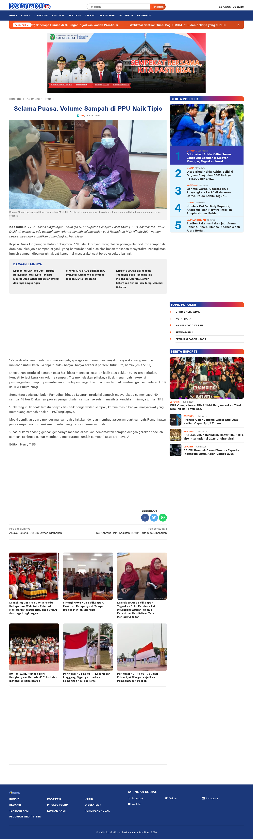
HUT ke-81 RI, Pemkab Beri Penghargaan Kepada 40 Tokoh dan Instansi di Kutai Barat (33, 677)
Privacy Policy (58, 805)
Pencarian (158, 6)
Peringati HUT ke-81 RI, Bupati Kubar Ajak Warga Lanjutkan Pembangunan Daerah (137, 677)
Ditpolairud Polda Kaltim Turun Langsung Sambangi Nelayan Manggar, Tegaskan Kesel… (209, 157)
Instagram (212, 798)
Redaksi (15, 805)
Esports (175, 401)
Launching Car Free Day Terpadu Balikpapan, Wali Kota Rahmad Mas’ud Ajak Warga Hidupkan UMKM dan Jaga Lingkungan (36, 277)
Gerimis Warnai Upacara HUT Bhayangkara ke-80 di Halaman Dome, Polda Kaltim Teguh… (209, 192)
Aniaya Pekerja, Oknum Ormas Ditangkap (35, 530)
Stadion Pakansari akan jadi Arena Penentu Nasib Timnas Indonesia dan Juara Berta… (213, 226)
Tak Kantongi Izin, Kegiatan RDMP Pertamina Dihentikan (131, 530)
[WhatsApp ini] (163, 518)
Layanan (192, 150)
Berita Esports (184, 351)
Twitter (173, 798)
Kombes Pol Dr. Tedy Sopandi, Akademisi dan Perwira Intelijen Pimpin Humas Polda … (209, 209)
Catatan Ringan (196, 219)
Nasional (192, 185)
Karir (89, 799)
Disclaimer (93, 805)
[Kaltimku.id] (30, 6)
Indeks (14, 799)
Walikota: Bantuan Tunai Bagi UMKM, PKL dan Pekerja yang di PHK (147, 25)
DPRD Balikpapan (188, 312)
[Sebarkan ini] (145, 518)
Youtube (136, 804)
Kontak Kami (56, 811)
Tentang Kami (19, 811)
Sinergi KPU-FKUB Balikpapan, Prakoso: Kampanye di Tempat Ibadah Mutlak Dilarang (85, 275)
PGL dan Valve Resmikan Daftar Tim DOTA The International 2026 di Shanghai (213, 436)
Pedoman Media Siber (25, 816)
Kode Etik (54, 799)
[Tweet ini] (154, 518)
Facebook (137, 798)
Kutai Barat (184, 318)
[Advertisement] (88, 326)
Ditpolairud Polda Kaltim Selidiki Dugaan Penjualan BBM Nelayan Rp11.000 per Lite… (210, 174)
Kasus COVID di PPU (189, 325)
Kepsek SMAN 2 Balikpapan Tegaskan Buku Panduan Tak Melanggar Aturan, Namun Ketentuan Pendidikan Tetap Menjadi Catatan (139, 279)
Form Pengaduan (97, 811)
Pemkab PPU (184, 332)
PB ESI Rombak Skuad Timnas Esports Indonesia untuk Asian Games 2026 (211, 451)
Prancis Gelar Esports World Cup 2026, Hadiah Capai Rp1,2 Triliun (211, 421)
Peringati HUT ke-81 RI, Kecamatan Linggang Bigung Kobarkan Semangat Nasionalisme (86, 677)
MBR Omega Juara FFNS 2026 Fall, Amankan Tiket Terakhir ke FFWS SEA (205, 406)
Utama (191, 167)
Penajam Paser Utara (191, 339)
